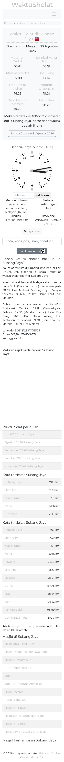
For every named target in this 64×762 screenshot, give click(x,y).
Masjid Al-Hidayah (15, 707)
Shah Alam (11, 490)
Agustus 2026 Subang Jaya (22, 442)
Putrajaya (10, 514)
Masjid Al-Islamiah (15, 723)
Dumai (8, 585)
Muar (7, 593)
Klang (8, 506)
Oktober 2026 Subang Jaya (22, 458)
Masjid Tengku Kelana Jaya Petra (26, 651)
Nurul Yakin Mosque (17, 667)
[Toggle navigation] (54, 14)
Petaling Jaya (13, 482)
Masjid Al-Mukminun (18, 659)
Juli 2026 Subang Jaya (19, 434)
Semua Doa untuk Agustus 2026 (32, 133)
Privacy (44, 753)
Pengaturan (32, 231)
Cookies (56, 753)
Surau (8, 675)
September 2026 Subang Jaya (24, 450)
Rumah (8, 23)
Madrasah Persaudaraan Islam (24, 715)
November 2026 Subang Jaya (23, 466)
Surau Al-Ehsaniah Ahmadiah (23, 683)
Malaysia (21, 23)
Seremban (11, 569)
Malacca (9, 577)
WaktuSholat (32, 4)
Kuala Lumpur (14, 498)
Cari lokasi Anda (30, 251)
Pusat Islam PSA (15, 699)
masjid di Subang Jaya (26, 626)
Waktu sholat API (32, 757)
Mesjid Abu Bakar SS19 (19, 643)
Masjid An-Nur (13, 691)
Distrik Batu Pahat (16, 617)
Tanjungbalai (13, 609)
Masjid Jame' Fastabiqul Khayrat (25, 731)
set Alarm (42, 195)
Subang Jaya (37, 23)
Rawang (9, 561)
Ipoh (7, 601)
